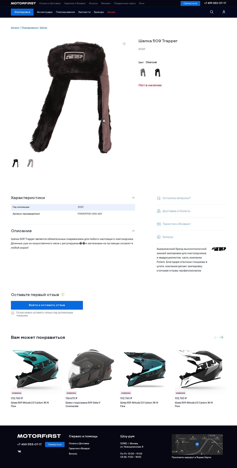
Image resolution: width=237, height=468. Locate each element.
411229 (141, 49)
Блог (142, 3)
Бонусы (93, 3)
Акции (111, 12)
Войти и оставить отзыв (47, 305)
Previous (216, 337)
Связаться (190, 3)
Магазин (106, 3)
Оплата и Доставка (50, 3)
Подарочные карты (125, 3)
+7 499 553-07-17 (215, 3)
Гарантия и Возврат (75, 3)
